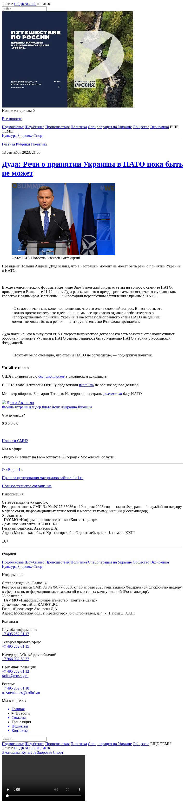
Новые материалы (18, 110)
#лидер (35, 407)
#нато (46, 407)
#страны (21, 407)
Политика (79, 127)
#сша (56, 407)
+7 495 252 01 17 (15, 634)
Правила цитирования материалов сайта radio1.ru (42, 478)
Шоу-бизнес (34, 127)
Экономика (159, 127)
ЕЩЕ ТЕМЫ (161, 744)
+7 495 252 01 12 (15, 671)
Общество (141, 127)
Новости (23, 713)
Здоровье (25, 135)
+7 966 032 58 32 (15, 659)
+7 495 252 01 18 (15, 688)
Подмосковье (13, 127)
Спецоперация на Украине (110, 127)
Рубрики (23, 144)
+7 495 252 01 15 (15, 646)
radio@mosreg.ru (15, 676)
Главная (8, 144)
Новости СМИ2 (15, 441)
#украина (69, 407)
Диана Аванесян (20, 403)
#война (8, 407)
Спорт (38, 135)
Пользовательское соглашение (27, 486)
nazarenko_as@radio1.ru (21, 692)
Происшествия (57, 127)
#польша (85, 407)
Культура (9, 135)
